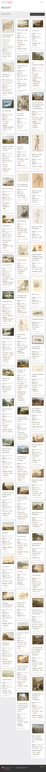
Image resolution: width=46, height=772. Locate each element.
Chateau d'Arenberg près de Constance (7, 605)
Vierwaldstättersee (22, 85)
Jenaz (9, 56)
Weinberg (5, 242)
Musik (25, 79)
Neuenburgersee (21, 438)
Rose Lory (35, 294)
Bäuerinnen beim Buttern (38, 481)
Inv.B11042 (34, 756)
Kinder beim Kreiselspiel (36, 347)
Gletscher (40, 119)
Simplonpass (20, 725)
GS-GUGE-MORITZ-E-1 (36, 429)
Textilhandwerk (23, 230)
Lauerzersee (40, 589)
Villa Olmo (35, 31)
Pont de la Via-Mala (7, 410)
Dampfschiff (20, 547)
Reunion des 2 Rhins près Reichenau (7, 450)
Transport (7, 203)
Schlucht (11, 354)
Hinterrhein (5, 170)
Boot (6, 581)
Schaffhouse (6, 226)
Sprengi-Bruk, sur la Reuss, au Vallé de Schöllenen (38, 696)
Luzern (24, 83)
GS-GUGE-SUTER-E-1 (36, 593)
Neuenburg (25, 436)
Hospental (40, 626)
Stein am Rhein (6, 206)
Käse (23, 161)
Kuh (6, 621)
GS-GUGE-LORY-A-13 (21, 441)
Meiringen (10, 93)
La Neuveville (21, 536)
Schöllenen (40, 668)
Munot (4, 247)
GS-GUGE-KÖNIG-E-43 (21, 275)
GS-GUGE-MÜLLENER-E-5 (37, 497)
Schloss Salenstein (6, 663)
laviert (25, 304)
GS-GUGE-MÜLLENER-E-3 (37, 464)
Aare (23, 477)
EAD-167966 (4, 95)
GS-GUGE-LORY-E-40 (36, 88)
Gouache (7, 119)
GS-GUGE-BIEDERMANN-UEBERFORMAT (22, 91)
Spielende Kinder (38, 319)
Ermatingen (5, 625)
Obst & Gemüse (21, 44)
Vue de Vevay (6, 679)
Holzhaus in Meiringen (6, 75)
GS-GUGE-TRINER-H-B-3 (36, 720)
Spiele (34, 329)
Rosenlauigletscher (37, 123)
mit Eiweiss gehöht (36, 622)
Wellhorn (35, 125)
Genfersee (5, 693)
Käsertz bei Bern (22, 30)
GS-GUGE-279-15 (5, 287)
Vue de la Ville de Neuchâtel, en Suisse (23, 419)
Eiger (34, 752)
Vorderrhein (5, 475)
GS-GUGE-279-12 (5, 211)
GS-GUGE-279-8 (5, 628)
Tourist (6, 121)
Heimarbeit (20, 232)
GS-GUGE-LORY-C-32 (21, 688)
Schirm (34, 119)
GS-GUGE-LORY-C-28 (21, 618)
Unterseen (25, 473)
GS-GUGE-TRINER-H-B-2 (36, 672)
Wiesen (19, 46)
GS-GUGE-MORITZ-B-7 (36, 393)
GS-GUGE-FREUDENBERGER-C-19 (22, 169)
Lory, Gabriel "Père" (25, 672)
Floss (4, 469)
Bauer (21, 40)
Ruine (6, 511)
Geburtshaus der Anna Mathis (8, 36)
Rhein (10, 129)
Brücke (6, 352)
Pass (36, 385)
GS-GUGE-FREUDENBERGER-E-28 (22, 239)
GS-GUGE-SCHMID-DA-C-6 (37, 529)
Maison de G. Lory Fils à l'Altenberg (21, 604)
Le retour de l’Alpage (21, 371)
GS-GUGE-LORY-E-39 (36, 47)
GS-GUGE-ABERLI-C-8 (21, 51)
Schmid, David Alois (40, 517)
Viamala (9, 429)
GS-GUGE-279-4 (5, 477)
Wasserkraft (5, 279)
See (6, 688)
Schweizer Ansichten (9, 113)
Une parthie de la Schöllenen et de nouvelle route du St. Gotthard (37, 651)
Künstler (19, 471)
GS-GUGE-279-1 (5, 173)
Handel (26, 159)
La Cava (19, 571)
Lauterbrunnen (36, 83)
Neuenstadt (25, 551)
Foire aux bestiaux (20, 148)
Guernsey (40, 271)
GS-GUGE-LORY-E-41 (36, 129)
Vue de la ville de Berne (23, 634)
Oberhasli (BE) (21, 352)
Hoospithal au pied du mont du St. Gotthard (37, 612)
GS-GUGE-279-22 (5, 394)
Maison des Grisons (6, 379)
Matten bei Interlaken (22, 312)
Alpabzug (22, 383)
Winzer (25, 434)
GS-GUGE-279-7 (5, 587)
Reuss (41, 670)
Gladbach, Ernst (9, 48)
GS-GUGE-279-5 (5, 517)
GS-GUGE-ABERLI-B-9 (6, 695)
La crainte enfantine (20, 114)
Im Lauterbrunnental (38, 64)
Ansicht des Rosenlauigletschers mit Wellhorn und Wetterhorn (38, 105)
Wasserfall (5, 123)
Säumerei (5, 166)
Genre (19, 197)
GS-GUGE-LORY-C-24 (21, 586)
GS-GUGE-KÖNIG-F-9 (21, 355)
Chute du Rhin (7, 265)
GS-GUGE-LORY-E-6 (36, 204)
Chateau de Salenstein (6, 644)
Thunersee (20, 683)
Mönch (38, 752)
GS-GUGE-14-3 (5, 131)
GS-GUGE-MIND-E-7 (36, 331)
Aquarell (7, 52)
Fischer (11, 279)
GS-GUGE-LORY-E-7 (36, 240)
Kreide (25, 379)
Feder (25, 37)
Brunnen (19, 42)
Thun (24, 681)
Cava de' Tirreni (21, 584)
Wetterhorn (20, 398)
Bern (24, 165)
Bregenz (5, 533)
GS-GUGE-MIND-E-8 (36, 361)
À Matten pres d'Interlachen (22, 296)
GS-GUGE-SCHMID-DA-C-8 (37, 560)
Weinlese (20, 434)
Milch (25, 677)
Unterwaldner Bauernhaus (36, 545)
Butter (34, 495)
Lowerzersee (36, 575)
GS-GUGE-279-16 (5, 323)
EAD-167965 (4, 58)
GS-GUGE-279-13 (5, 250)
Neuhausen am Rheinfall (8, 127)
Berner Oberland (21, 393)
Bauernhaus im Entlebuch (37, 513)
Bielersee (20, 553)
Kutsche (41, 624)
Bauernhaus (7, 53)
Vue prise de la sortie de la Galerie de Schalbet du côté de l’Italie (23, 707)
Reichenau (10, 471)
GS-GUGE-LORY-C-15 (21, 556)
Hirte (6, 164)
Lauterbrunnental (36, 81)
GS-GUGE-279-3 (5, 434)
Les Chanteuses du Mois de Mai (22, 185)
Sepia (36, 581)
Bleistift (10, 52)
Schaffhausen (6, 245)
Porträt (36, 303)
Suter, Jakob (38, 578)
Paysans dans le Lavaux (37, 446)
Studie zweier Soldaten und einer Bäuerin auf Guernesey (37, 257)
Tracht (21, 125)
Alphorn (36, 747)
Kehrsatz (24, 48)
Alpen (10, 693)
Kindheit (19, 127)
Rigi (19, 87)
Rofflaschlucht (6, 359)
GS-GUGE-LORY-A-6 (21, 521)
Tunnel (21, 720)
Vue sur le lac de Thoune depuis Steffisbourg (22, 668)
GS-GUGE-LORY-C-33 (21, 728)
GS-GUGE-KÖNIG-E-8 (21, 314)
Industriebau (10, 315)
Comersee (35, 45)
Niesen (26, 686)
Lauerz (34, 591)
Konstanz (5, 585)
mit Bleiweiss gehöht (36, 708)
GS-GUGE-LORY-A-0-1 (21, 402)
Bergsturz (35, 587)
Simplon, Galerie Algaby (37, 375)
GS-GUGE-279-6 (5, 551)
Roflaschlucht (6, 338)
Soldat (36, 269)
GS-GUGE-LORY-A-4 (21, 482)
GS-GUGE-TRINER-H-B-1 (36, 631)
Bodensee (10, 547)
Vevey (9, 691)
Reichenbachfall (21, 400)
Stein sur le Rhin (7, 188)
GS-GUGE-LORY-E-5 (36, 169)
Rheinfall (5, 129)
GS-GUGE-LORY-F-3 (36, 306)
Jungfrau (20, 479)
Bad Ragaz (5, 515)
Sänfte (41, 117)
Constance (5, 566)
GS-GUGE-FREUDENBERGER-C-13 (22, 131)
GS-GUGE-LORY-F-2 (36, 274)
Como (39, 43)
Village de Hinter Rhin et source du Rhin (8, 148)
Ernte (25, 40)
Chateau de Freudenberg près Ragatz (8, 494)
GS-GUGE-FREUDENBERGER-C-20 (22, 200)
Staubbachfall (36, 85)
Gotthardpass (35, 628)
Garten (23, 308)
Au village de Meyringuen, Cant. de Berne (37, 410)
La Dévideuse (21, 221)
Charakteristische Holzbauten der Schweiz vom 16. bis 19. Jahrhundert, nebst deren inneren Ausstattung (8, 82)
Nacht (4, 315)
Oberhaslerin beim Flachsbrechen (22, 336)
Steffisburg (20, 686)
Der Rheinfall (6, 111)
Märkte (21, 159)
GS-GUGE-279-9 (5, 666)
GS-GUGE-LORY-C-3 (21, 650)
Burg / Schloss (8, 240)
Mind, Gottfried (39, 322)
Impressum (42, 766)
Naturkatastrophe (36, 585)
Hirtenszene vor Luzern (22, 67)
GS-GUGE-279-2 (5, 363)
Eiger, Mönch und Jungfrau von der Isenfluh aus (37, 739)
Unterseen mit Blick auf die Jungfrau (22, 458)
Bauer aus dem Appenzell (37, 155)
